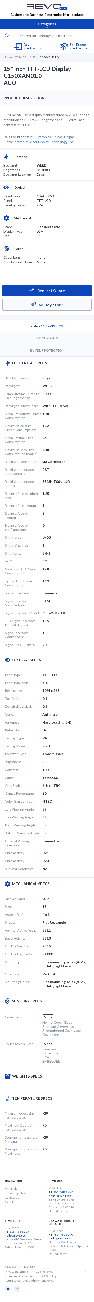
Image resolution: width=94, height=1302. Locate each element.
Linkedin (29, 1266)
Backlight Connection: (21, 462)
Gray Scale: (13, 785)
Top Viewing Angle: (19, 817)
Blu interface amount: (21, 505)
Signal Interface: (17, 593)
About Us (11, 1266)
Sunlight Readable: (19, 869)
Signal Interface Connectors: (17, 635)
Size (6, 236)
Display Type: (15, 738)
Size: (8, 907)
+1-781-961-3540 (61, 1234)
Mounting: (12, 962)
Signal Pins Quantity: (20, 645)
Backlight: (12, 386)
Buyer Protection (47, 350)
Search (9, 1202)
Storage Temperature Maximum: (21, 1151)
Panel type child (15, 205)
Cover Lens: (14, 1017)
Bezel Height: (15, 938)
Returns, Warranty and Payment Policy (29, 1280)
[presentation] (47, 35)
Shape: (10, 922)
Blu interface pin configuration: (17, 527)
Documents (47, 338)
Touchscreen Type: (19, 1044)
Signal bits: (13, 553)
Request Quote (51, 290)
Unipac (57, 137)
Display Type (13, 231)
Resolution (11, 196)
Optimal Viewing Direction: (17, 843)
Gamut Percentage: (20, 793)
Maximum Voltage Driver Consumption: (20, 428)
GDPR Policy (48, 1276)
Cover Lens (11, 257)
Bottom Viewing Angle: (22, 833)
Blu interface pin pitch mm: (21, 495)
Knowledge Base (16, 1193)
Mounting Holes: (17, 982)
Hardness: (12, 722)
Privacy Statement (16, 1271)
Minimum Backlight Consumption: (19, 440)
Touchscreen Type (17, 262)
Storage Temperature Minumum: (21, 1139)
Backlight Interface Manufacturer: (19, 471)
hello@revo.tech (60, 1195)
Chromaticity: (15, 853)
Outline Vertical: (17, 946)
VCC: (9, 561)
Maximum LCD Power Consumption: (21, 571)
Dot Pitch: (12, 698)
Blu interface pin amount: (17, 515)
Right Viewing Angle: (21, 825)
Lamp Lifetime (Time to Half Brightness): (22, 396)
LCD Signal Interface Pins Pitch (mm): (20, 623)
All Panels (11, 1188)
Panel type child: (17, 683)
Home (8, 57)
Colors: (10, 778)
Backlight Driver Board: (22, 406)
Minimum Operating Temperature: (20, 1115)
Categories (47, 24)
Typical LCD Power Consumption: (19, 583)
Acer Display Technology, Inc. (52, 142)
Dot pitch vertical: (18, 706)
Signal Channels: (17, 545)
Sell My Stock (50, 304)
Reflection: (13, 730)
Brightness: (13, 762)
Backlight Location (17, 174)
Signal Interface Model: (22, 613)
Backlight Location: (19, 378)
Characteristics (47, 326)
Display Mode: (15, 746)
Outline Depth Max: (20, 954)
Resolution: (13, 691)
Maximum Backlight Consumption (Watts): (21, 452)
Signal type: (13, 537)
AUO (33, 57)
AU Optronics (40, 137)
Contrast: (12, 770)
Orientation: (14, 974)
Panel (7, 201)
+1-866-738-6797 (61, 1192)
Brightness (11, 170)
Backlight (10, 165)
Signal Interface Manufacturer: (17, 603)
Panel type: (13, 675)
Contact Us (12, 1197)
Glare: (9, 714)
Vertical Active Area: (20, 930)
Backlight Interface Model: (19, 483)
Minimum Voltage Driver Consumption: (23, 416)
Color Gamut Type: (19, 801)
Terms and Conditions (19, 1276)
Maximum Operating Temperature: (20, 1127)
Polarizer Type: (16, 754)
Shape (8, 227)
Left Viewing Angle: (20, 809)
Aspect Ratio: (15, 914)
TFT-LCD (20, 57)
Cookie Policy (44, 1271)
